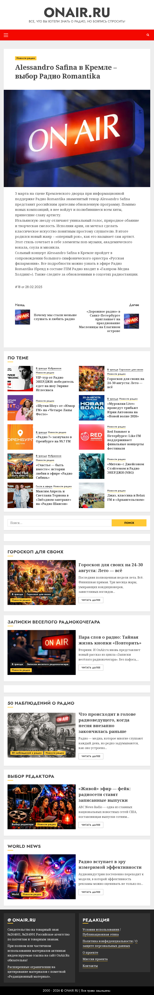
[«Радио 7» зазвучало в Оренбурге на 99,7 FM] (20, 437)
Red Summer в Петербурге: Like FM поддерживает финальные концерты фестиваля (125, 440)
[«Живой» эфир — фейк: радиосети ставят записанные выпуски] (42, 806)
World (15, 894)
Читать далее (91, 600)
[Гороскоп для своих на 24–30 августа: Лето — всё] (91, 378)
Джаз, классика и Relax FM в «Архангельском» (126, 497)
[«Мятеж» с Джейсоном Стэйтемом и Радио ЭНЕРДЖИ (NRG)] (91, 466)
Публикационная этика (101, 934)
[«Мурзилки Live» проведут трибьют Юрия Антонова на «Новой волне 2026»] (91, 408)
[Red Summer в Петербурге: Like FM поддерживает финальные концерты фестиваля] (91, 437)
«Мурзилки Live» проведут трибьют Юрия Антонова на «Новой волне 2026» (123, 410)
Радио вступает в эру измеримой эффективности (110, 864)
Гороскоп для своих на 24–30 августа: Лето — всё (125, 383)
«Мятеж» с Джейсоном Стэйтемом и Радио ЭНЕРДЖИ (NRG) (125, 468)
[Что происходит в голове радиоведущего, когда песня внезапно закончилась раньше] (42, 735)
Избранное (54, 368)
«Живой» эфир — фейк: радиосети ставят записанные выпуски (105, 794)
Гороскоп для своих (131, 369)
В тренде (41, 368)
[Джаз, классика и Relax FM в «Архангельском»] (91, 495)
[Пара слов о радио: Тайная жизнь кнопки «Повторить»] (42, 652)
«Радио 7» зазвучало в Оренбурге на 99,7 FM (54, 439)
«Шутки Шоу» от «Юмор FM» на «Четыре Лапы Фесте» (55, 410)
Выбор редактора (22, 824)
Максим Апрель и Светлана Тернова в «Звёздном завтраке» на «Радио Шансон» (53, 497)
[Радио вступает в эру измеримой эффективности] (42, 876)
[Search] (148, 35)
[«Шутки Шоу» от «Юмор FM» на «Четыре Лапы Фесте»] (20, 408)
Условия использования (101, 929)
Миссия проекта (95, 959)
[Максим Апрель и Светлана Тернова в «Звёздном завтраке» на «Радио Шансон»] (20, 495)
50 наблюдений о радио (27, 753)
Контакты (90, 966)
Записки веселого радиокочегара (47, 664)
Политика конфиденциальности (108, 941)
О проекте (90, 952)
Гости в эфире (44, 486)
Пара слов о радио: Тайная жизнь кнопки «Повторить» (110, 640)
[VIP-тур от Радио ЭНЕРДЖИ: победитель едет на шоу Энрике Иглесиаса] (20, 378)
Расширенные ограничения (29, 967)
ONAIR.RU (77, 12)
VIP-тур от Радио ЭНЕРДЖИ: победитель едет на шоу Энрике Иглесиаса (55, 383)
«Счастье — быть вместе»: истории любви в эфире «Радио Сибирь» (54, 471)
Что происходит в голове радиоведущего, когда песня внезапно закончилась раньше (107, 722)
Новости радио (26, 58)
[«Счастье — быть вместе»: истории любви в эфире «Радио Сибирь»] (20, 466)
